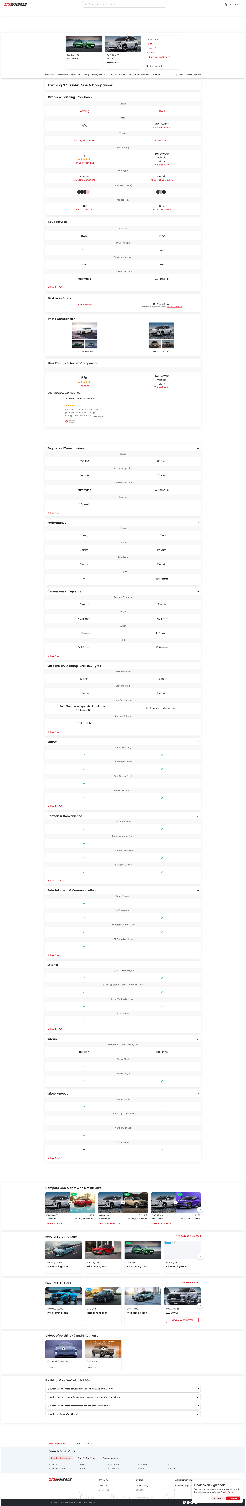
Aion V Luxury (161, 140)
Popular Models (110, 1458)
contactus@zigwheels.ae (186, 1485)
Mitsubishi (114, 1464)
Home (51, 1443)
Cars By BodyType (86, 1458)
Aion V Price (164, 127)
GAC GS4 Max (172, 1308)
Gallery (86, 74)
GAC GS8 (91, 1308)
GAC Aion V (112, 55)
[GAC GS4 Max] (182, 1296)
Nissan (83, 1464)
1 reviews (84, 385)
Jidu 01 (151, 52)
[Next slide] (200, 1210)
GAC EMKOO (132, 1308)
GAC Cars (194, 1282)
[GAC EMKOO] (143, 1296)
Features (156, 74)
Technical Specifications (120, 74)
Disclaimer (140, 1490)
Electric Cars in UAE (85, 179)
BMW (82, 1468)
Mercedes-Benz (58, 1468)
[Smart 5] (135, 1202)
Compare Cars (68, 1443)
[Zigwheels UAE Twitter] (188, 1502)
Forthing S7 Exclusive (84, 140)
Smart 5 (152, 48)
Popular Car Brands (60, 1458)
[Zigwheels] (15, 4)
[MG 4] (82, 1202)
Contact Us (104, 1490)
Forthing (84, 111)
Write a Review (161, 164)
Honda (172, 1468)
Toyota (54, 1464)
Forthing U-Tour (55, 1262)
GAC (162, 111)
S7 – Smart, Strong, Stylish (58, 1361)
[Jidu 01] (188, 1202)
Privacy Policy (142, 1485)
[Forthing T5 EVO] (103, 1250)
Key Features (62, 74)
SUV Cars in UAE (86, 209)
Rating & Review (99, 74)
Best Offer (75, 74)
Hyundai (143, 1464)
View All (53, 287)
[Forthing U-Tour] (63, 1250)
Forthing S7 (73, 55)
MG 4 (150, 43)
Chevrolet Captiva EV (159, 57)
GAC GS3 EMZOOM (56, 1308)
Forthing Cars (192, 1236)
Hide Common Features (190, 75)
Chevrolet (114, 1468)
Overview (49, 74)
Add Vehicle (156, 66)
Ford (142, 1468)
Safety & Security (141, 74)
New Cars (58, 1443)
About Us (103, 1485)
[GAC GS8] (103, 1296)
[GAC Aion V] (123, 44)
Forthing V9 (171, 1262)
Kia (171, 1464)
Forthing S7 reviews (84, 162)
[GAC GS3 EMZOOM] (63, 1296)
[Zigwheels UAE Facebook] (184, 1502)
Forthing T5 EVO (94, 1262)
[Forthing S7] (84, 44)
